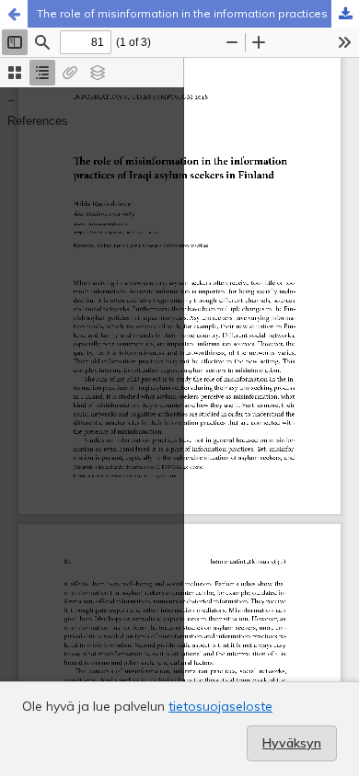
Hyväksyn (291, 743)
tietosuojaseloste (220, 706)
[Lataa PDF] (345, 14)
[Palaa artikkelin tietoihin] (14, 14)
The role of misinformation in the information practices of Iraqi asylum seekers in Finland (198, 13)
